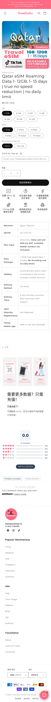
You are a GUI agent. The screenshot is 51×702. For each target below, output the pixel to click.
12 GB (32, 119)
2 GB (18, 113)
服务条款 (27, 699)
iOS (7, 617)
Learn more (20, 494)
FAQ (7, 593)
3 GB (30, 113)
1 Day (7, 129)
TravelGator (16, 695)
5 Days (34, 129)
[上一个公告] (5, 4)
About (8, 640)
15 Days (37, 135)
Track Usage (11, 599)
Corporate (10, 652)
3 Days (20, 129)
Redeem (9, 605)
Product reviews (13, 478)
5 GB (41, 113)
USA (7, 559)
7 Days (8, 135)
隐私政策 (18, 699)
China (8, 547)
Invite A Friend (12, 646)
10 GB (19, 119)
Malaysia (9, 553)
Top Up (20, 146)
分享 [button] (6, 347)
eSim (7, 146)
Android (9, 623)
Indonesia (10, 571)
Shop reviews (32, 478)
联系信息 (35, 699)
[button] (5, 13)
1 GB (7, 113)
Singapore (10, 564)
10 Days (22, 135)
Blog (7, 611)
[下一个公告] (46, 4)
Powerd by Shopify (29, 695)
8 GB (7, 119)
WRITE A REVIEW (25, 467)
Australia (9, 577)
